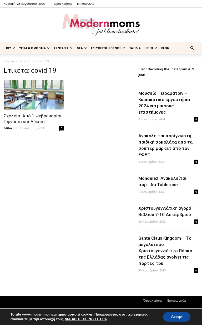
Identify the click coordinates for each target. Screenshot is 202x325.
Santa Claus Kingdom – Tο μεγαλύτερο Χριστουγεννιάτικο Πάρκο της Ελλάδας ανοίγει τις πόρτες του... (165, 250)
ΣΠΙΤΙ (149, 48)
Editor (8, 128)
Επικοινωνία (85, 4)
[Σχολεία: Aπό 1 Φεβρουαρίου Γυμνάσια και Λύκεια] (34, 94)
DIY (8, 48)
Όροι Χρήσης (63, 4)
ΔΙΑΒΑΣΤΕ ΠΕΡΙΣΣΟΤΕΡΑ (86, 319)
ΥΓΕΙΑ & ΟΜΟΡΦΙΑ (32, 48)
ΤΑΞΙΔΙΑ (135, 48)
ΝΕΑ (80, 48)
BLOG (165, 48)
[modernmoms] (101, 25)
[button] (192, 48)
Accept (177, 316)
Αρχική (9, 61)
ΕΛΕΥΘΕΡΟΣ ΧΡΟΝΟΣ (106, 48)
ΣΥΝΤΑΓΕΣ (61, 48)
